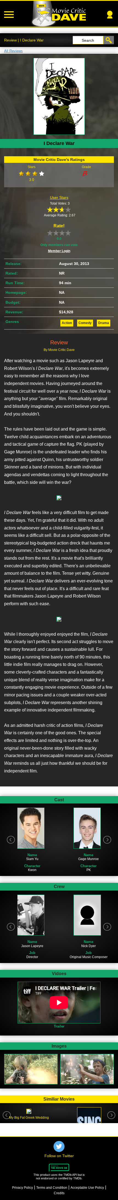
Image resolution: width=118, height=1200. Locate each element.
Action (67, 323)
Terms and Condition (51, 1188)
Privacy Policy (22, 1188)
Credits (59, 1193)
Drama (103, 323)
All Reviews (13, 51)
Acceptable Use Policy (87, 1188)
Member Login (59, 251)
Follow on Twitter (59, 1156)
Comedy (85, 323)
